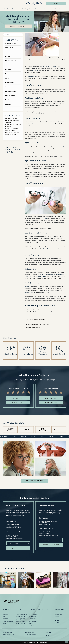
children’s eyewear (29, 127)
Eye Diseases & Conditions (12, 65)
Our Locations (47, 9)
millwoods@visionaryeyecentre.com (50, 535)
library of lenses (32, 76)
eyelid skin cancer (42, 274)
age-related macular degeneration (56, 274)
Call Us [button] (55, 3)
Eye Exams (15, 9)
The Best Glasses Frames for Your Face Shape (37, 324)
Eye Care (7, 56)
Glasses (7, 86)
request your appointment (31, 314)
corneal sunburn (29, 276)
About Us (6, 9)
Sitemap (5, 623)
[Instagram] (48, 635)
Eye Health (8, 73)
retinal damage (42, 276)
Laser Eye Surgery (10, 95)
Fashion (7, 78)
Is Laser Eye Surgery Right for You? (34, 327)
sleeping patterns (29, 292)
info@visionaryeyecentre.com (17, 538)
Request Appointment (60, 9)
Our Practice (5, 614)
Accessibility (5, 618)
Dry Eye (7, 52)
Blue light (27, 286)
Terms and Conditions (8, 621)
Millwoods (57, 616)
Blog (4, 616)
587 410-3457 (46, 532)
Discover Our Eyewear (34, 480)
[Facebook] (46, 635)
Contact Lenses (9, 47)
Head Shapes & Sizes (10, 91)
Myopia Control (9, 100)
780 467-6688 (14, 535)
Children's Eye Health (10, 43)
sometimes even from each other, (49, 66)
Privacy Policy (6, 619)
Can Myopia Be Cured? (11, 118)
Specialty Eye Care (26, 9)
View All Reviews (18, 402)
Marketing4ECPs (31, 642)
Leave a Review (18, 398)
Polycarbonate (36, 123)
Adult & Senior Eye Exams (21, 614)
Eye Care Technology (10, 60)
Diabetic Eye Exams (20, 621)
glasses (47, 57)
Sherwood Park (58, 614)
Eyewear (37, 9)
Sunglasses (8, 104)
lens (46, 218)
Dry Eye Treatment (33, 614)
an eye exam (35, 70)
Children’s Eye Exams (20, 616)
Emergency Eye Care (33, 625)
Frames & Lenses (9, 82)
